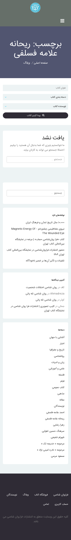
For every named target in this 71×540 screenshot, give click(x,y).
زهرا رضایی (58, 425)
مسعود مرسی (57, 456)
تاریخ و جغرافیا (57, 350)
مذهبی (60, 394)
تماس (46, 504)
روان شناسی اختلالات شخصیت (41, 287)
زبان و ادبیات (57, 362)
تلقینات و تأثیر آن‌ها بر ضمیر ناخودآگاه (45, 261)
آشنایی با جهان (56, 337)
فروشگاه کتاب (41, 495)
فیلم (62, 381)
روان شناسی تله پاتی (36, 294)
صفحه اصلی (41, 63)
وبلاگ (26, 495)
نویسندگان (59, 406)
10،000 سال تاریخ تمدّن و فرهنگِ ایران (45, 222)
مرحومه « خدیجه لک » (52, 444)
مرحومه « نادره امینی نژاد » (50, 450)
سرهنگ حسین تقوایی (53, 431)
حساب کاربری (61, 504)
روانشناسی (59, 356)
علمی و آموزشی (56, 369)
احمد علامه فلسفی (55, 412)
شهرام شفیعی (57, 437)
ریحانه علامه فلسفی (54, 419)
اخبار (62, 344)
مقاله (61, 400)
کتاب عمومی (58, 387)
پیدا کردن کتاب (34, 115)
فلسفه (61, 375)
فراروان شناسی (60, 495)
